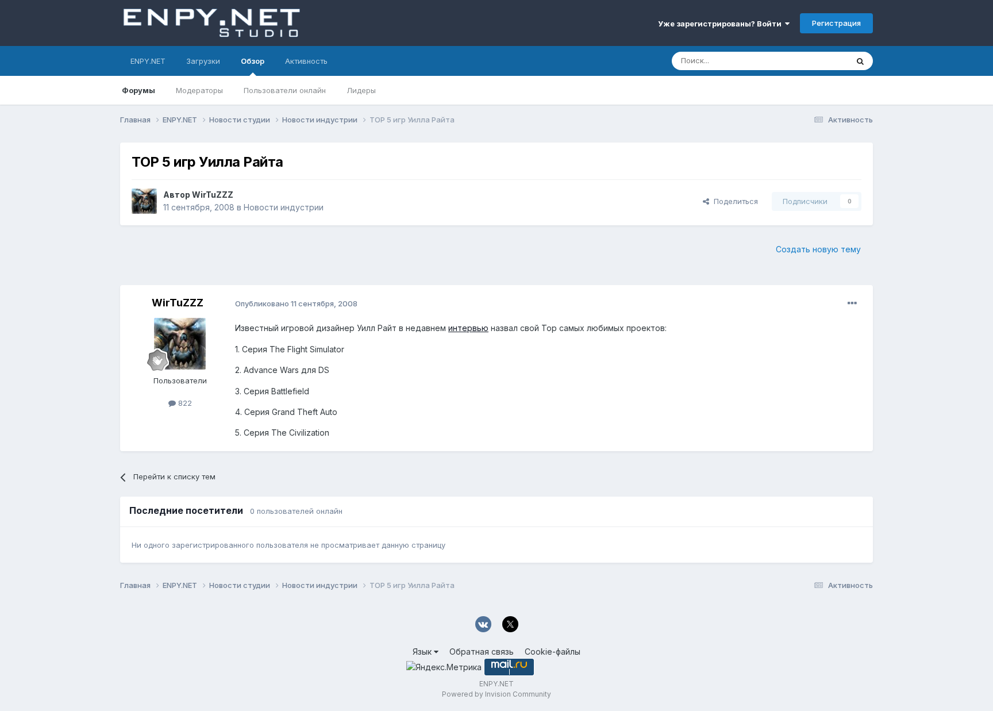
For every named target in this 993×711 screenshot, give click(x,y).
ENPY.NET (148, 61)
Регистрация (836, 23)
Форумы (138, 90)
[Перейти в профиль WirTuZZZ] (144, 201)
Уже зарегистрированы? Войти (721, 23)
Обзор (252, 61)
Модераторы (199, 90)
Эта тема (817, 60)
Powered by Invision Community (496, 694)
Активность (306, 61)
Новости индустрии (284, 207)
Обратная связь (481, 651)
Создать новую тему (818, 249)
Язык (423, 651)
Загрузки (203, 61)
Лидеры (361, 90)
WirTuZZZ (212, 194)
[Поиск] (860, 61)
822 (184, 403)
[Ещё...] (852, 303)
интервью (468, 328)
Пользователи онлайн (285, 90)
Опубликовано (296, 303)
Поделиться (733, 201)
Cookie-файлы (552, 651)
